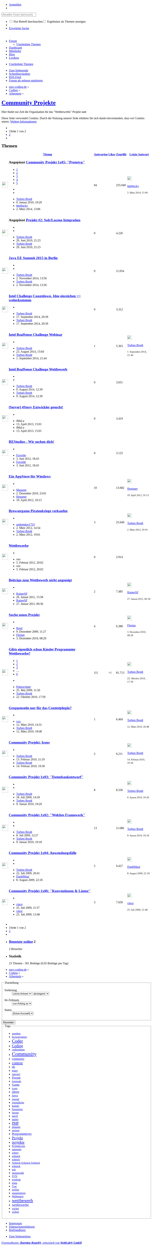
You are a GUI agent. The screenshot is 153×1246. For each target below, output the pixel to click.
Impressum (15, 1223)
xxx (18, 721)
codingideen (18, 1049)
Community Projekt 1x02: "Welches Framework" (47, 815)
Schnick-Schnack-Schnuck (26, 1162)
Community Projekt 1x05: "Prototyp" (55, 162)
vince (19, 904)
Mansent (21, 490)
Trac (14, 1186)
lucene (15, 1112)
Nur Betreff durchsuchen (28, 21)
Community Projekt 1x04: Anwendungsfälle (42, 853)
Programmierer (22, 1134)
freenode (16, 1081)
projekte (18, 1142)
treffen (15, 1189)
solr (14, 1169)
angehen (16, 1033)
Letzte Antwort (139, 154)
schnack (16, 1156)
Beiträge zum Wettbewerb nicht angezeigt (40, 580)
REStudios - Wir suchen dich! (31, 442)
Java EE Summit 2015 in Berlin (33, 258)
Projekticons (18, 1146)
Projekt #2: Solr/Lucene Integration (53, 220)
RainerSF (21, 593)
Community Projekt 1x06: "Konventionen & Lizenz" (49, 891)
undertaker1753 (25, 524)
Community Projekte (28, 102)
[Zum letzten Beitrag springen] (129, 179)
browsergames (19, 1037)
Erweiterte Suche (19, 28)
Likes (111, 154)
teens (14, 1183)
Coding (17, 1046)
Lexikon (14, 57)
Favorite (21, 455)
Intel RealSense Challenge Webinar (35, 335)
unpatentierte (19, 1193)
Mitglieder (15, 51)
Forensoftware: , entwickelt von (41, 1242)
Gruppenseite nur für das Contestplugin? (40, 708)
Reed (19, 628)
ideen (15, 1092)
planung (16, 1127)
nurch (15, 1116)
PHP (15, 1123)
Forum (13, 41)
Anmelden (15, 4)
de (13, 1067)
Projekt (17, 1138)
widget (15, 1212)
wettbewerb (22, 1200)
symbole (16, 1179)
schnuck (16, 1166)
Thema (47, 154)
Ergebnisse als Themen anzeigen (66, 21)
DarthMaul (22, 876)
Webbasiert (18, 1196)
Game (16, 1084)
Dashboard (15, 47)
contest (17, 1063)
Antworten (101, 154)
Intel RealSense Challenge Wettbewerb (38, 369)
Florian (20, 635)
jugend (15, 1099)
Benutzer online (21, 942)
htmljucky (22, 205)
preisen (15, 1130)
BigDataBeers (17, 1230)
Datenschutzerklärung (22, 1226)
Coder (17, 1041)
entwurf (16, 1074)
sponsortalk (18, 1173)
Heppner (21, 496)
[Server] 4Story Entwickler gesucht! (36, 407)
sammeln (16, 1149)
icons (14, 1088)
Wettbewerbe (19, 546)
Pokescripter (23, 686)
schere (15, 1152)
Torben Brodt (24, 199)
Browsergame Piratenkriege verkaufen (38, 511)
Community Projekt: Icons (29, 742)
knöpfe (15, 1106)
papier (15, 1119)
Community (24, 1054)
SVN (14, 1176)
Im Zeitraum (11, 1000)
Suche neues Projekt (24, 615)
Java (15, 1095)
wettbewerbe (20, 1205)
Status (8, 1010)
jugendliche (18, 1102)
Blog (12, 54)
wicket (15, 1208)
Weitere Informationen (23, 121)
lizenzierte (17, 1109)
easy (15, 1070)
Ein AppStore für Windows (30, 476)
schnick (16, 1159)
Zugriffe (121, 154)
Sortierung (10, 990)
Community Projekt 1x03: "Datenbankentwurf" (46, 777)
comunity (18, 1059)
